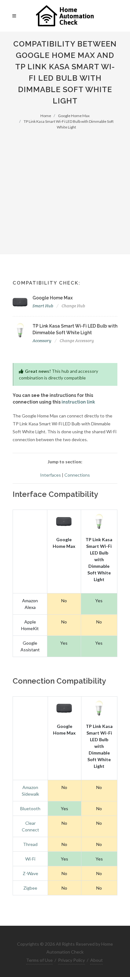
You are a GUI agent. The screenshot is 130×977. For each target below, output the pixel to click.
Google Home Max (74, 115)
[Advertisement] (65, 188)
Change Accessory (77, 340)
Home (45, 115)
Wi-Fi (30, 858)
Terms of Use (39, 960)
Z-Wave (30, 873)
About (96, 960)
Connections (77, 475)
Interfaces (50, 475)
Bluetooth (30, 808)
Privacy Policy (71, 960)
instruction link (78, 401)
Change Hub (73, 306)
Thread (30, 844)
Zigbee (30, 888)
